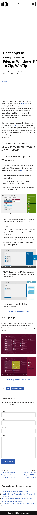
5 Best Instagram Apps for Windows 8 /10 (14, 491)
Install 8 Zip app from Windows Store (18, 380)
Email (3, 419)
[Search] (18, 4)
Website (4, 427)
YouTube (4, 81)
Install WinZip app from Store (18, 312)
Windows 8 (14, 74)
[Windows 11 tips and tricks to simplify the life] (4, 4)
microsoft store (17, 388)
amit (6, 72)
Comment (5, 435)
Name (3, 411)
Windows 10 (7, 74)
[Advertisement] (18, 31)
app (21, 170)
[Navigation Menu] (33, 4)
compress (24, 103)
